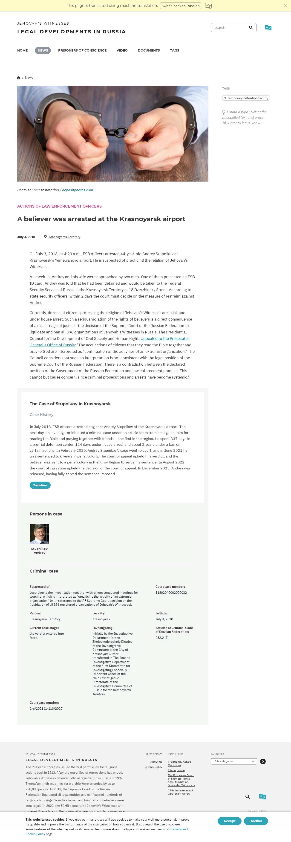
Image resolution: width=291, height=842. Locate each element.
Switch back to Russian (180, 5)
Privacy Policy (153, 767)
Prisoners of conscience (82, 50)
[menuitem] (22, 50)
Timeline (40, 485)
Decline (255, 821)
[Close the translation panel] (286, 5)
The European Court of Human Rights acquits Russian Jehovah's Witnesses (181, 780)
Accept (230, 821)
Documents (149, 50)
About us (156, 761)
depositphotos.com (77, 190)
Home (22, 50)
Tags (174, 50)
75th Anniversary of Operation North (180, 792)
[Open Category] (263, 761)
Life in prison (176, 770)
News (43, 50)
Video (122, 50)
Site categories (224, 761)
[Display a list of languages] (210, 5)
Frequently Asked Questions (179, 763)
